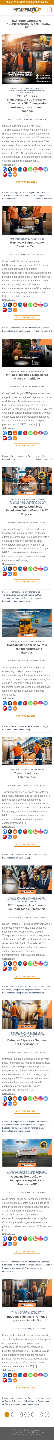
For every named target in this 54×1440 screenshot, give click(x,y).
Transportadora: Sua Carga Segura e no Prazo (22, 595)
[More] (15, 174)
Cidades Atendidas (20, 1433)
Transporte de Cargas (32, 503)
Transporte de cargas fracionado (32, 900)
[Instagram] (40, 169)
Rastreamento (20, 1435)
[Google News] (10, 174)
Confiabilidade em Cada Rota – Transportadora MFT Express (27, 648)
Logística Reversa (29, 1401)
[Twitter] (45, 169)
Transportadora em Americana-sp (32, 91)
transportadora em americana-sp (16, 331)
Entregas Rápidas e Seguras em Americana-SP (22, 1128)
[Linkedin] (20, 169)
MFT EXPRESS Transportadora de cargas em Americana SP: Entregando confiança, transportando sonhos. (27, 103)
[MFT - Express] (27, 9)
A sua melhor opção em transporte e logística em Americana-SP (27, 1180)
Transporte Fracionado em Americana (27, 1173)
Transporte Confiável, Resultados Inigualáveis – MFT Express (27, 510)
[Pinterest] (25, 169)
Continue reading (27, 182)
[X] (10, 169)
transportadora (8, 199)
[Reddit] (15, 169)
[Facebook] (5, 169)
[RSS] (35, 169)
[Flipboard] (5, 174)
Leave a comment (44, 199)
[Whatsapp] (30, 169)
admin (43, 119)
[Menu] (4, 9)
